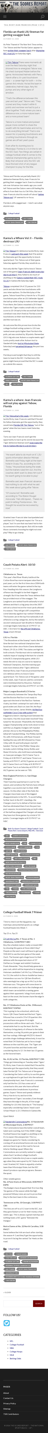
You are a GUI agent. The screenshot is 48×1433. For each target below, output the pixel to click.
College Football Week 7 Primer (22, 912)
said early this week (19, 254)
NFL (33, 831)
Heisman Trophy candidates (18, 1265)
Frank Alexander (30, 1262)
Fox (37, 847)
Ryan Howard (33, 877)
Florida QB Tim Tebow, (23, 425)
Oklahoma (10, 870)
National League (22, 858)
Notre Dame (30, 866)
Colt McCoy (11, 1258)
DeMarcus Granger (28, 1258)
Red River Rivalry (13, 874)
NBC (35, 858)
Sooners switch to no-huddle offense (22, 1277)
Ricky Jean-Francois (14, 222)
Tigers (37, 893)
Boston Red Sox (12, 843)
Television (39, 831)
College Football (13, 213)
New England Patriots (15, 862)
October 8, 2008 (10, 916)
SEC (7, 384)
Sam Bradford (12, 881)
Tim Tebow (32, 222)
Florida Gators (12, 218)
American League (20, 836)
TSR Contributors (11, 1414)
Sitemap (6, 1408)
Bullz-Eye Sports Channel (17, 829)
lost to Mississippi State (28, 343)
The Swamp (25, 893)
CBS (24, 843)
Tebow (6, 286)
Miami (8, 858)
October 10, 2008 (11, 569)
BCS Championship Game (16, 840)
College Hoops (16, 1351)
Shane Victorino (13, 885)
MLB (29, 831)
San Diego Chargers (30, 881)
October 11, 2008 (11, 245)
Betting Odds (15, 1358)
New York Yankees (13, 866)
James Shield (20, 851)
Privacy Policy (9, 1403)
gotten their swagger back (19, 50)
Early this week (22, 416)
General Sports (22, 831)
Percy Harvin (11, 380)
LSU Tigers (27, 218)
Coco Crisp (10, 847)
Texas (15, 889)
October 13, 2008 (11, 39)
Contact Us (8, 1398)
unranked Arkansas (24, 346)
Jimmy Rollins (11, 855)
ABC (7, 836)
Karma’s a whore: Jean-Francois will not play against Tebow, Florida (22, 403)
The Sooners (11, 893)
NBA (12, 1348)
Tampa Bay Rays (31, 885)
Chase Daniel (21, 1254)
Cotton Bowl (25, 847)
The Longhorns (28, 889)
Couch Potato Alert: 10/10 (19, 564)
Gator (8, 851)
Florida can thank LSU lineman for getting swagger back (23, 33)
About (6, 1393)
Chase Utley (35, 843)
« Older (7, 1292)
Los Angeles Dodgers (30, 855)
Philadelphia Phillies (28, 870)
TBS (7, 889)
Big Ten (9, 1254)
